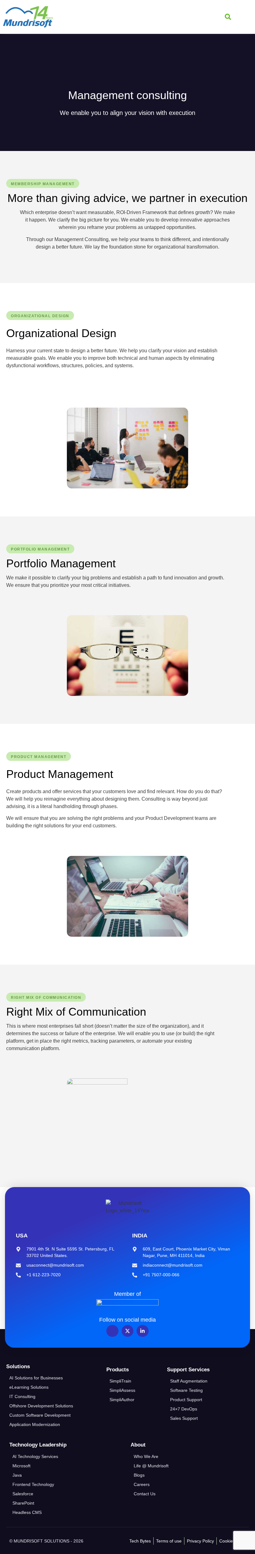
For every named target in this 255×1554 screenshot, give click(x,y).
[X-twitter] (127, 1331)
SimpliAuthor (121, 1399)
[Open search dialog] (228, 16)
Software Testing (186, 1390)
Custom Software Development (40, 1415)
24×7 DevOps (183, 1408)
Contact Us (144, 1493)
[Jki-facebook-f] (112, 1331)
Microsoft (21, 1465)
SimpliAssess (122, 1390)
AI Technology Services (35, 1456)
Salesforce (22, 1493)
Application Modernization (34, 1424)
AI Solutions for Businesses (36, 1377)
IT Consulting (22, 1396)
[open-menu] (245, 17)
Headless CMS (27, 1512)
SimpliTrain (120, 1380)
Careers (142, 1484)
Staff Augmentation (188, 1380)
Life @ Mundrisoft (151, 1465)
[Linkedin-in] (142, 1331)
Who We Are (146, 1456)
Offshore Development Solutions (41, 1405)
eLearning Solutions (29, 1387)
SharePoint (23, 1503)
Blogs (139, 1475)
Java (17, 1475)
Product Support (186, 1399)
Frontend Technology (33, 1484)
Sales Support (184, 1418)
